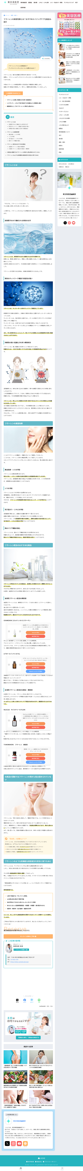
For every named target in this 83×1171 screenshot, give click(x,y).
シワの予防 (11, 136)
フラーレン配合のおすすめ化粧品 (16, 144)
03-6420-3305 (14, 959)
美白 (67, 166)
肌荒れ (60, 145)
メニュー (62, 1169)
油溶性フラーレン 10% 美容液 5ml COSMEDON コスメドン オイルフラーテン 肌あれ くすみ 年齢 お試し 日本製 (35, 627)
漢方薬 (35, 2)
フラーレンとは (11, 122)
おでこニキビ (62, 164)
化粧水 (61, 166)
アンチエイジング (69, 2)
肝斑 (60, 152)
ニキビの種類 (62, 122)
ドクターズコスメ (63, 111)
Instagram (13, 1146)
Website (25, 1146)
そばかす (61, 108)
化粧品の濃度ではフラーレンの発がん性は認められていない (23, 152)
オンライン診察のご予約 (27, 936)
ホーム (21, 1169)
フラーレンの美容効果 (13, 132)
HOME (42, 1158)
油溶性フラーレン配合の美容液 (17, 146)
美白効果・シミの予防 (14, 134)
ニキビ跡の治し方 (64, 125)
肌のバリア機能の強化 (14, 141)
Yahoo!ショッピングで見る (35, 671)
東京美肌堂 (24, 2)
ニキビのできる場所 (64, 118)
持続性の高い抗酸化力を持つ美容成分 (18, 128)
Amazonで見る (35, 632)
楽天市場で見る (35, 636)
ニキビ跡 (71, 164)
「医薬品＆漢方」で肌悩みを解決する (28, 1037)
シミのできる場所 (64, 105)
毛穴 (76, 2)
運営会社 (39, 1161)
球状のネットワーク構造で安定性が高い (19, 126)
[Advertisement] (28, 981)
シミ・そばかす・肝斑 (56, 2)
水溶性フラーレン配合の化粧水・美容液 (19, 149)
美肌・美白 (50, 1006)
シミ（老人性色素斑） (65, 101)
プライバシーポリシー (50, 1161)
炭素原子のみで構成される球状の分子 (18, 124)
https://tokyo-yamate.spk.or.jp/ (19, 962)
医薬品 (30, 2)
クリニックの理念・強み (22, 949)
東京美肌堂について (64, 132)
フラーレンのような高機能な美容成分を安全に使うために (23, 155)
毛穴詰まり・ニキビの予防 (15, 138)
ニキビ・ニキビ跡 (44, 2)
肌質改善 (23, 7)
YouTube (19, 1146)
